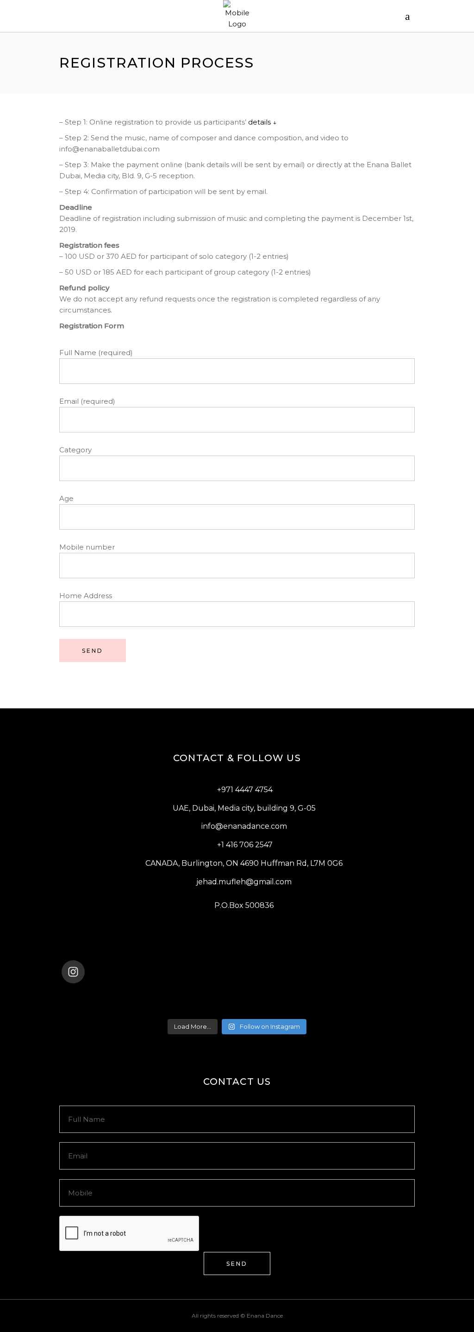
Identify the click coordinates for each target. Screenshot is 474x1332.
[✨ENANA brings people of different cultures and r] (354, 1008)
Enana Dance (265, 1315)
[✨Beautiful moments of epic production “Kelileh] (354, 996)
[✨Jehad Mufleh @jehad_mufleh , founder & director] (237, 1008)
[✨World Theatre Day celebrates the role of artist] (120, 996)
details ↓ (262, 122)
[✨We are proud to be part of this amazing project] (237, 996)
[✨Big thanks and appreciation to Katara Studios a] (120, 1008)
